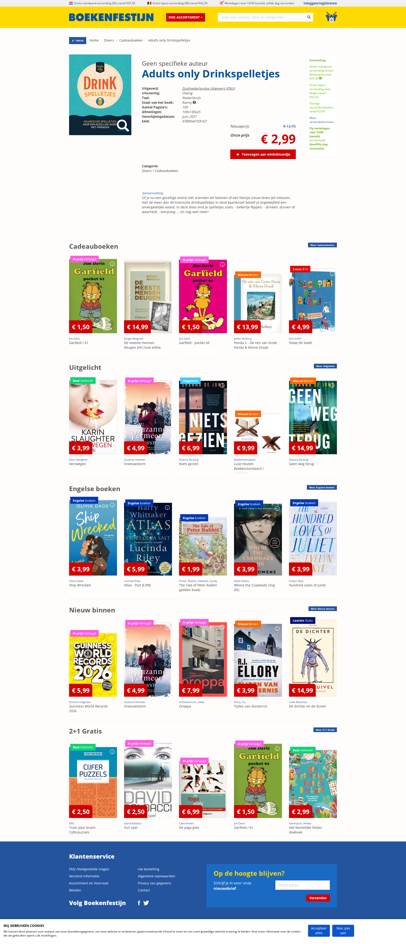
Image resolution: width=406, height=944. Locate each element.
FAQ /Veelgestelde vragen (89, 869)
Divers (109, 40)
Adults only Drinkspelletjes (169, 40)
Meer (322, 245)
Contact (144, 890)
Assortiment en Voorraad (88, 883)
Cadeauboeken (131, 40)
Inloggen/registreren (320, 3)
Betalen (75, 890)
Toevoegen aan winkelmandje (266, 154)
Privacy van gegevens (154, 883)
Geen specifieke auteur (175, 63)
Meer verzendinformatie (321, 120)
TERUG (79, 40)
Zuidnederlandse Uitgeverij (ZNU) (208, 88)
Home (94, 40)
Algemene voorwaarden (156, 876)
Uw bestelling (148, 869)
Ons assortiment (184, 17)
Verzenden (318, 898)
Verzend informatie (84, 876)
